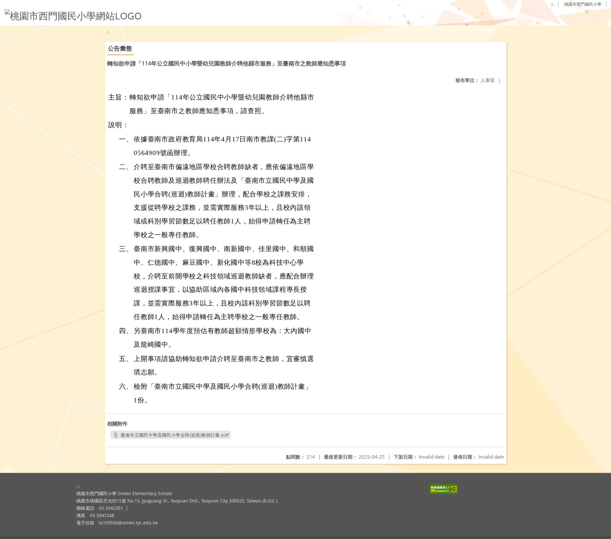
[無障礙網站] (444, 492)
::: (552, 4)
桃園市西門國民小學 (582, 4)
